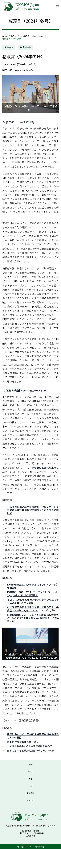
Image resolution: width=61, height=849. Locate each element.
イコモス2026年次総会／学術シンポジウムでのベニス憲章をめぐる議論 (33, 601)
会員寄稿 (27, 47)
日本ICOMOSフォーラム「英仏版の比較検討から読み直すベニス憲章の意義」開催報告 (33, 616)
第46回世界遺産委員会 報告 (22, 742)
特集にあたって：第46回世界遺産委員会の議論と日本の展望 (33, 735)
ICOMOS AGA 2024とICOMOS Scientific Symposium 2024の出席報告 (33, 593)
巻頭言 (10, 47)
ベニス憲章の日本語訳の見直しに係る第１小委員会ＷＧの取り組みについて (33, 608)
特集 (30, 778)
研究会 (30, 785)
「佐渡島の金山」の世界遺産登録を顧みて (29, 746)
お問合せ (30, 800)
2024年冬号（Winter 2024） (32, 36)
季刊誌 (14, 36)
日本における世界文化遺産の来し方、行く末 (30, 750)
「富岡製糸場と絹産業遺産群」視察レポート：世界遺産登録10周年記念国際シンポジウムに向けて (33, 510)
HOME (5, 36)
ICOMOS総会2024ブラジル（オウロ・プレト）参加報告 (33, 586)
